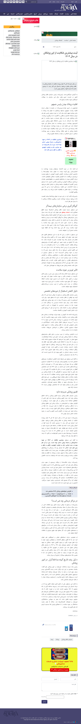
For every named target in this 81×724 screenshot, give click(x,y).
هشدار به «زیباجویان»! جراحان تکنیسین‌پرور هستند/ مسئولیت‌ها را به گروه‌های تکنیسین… (56, 495)
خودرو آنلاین (19, 14)
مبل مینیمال (16, 37)
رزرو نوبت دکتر (15, 54)
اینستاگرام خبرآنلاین (17, 1)
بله (8, 1)
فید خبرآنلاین (23, 1)
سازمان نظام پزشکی (67, 639)
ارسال (44, 702)
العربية (72, 1)
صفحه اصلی (74, 14)
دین (8, 14)
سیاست (67, 14)
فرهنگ (56, 14)
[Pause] (67, 145)
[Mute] (70, 145)
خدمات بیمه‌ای (66, 212)
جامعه (51, 14)
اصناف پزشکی (58, 40)
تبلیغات (54, 1)
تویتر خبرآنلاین (14, 1)
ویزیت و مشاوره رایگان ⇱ (59, 670)
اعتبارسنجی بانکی (15, 42)
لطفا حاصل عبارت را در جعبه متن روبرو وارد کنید (63, 694)
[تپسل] (43, 33)
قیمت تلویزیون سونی (14, 35)
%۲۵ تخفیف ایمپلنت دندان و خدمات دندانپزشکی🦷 (59, 662)
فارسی (76, 1)
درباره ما (58, 1)
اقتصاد (61, 14)
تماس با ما (62, 1)
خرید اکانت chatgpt (14, 48)
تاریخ (35, 14)
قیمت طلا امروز (15, 44)
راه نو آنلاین (11, 31)
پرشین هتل (9, 37)
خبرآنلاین (65, 8)
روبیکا (5, 1)
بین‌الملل (45, 14)
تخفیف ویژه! (70, 161)
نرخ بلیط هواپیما (15, 52)
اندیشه (12, 14)
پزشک (57, 639)
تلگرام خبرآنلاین (20, 1)
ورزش (40, 14)
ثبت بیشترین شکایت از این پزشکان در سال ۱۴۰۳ (60, 55)
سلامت (66, 40)
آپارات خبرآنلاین (11, 1)
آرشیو (50, 1)
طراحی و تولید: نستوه (69, 722)
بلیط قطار (7, 44)
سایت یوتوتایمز (16, 46)
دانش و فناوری (28, 14)
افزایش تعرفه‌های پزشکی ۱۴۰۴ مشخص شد (58, 491)
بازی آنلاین (17, 33)
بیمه (52, 639)
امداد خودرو (16, 50)
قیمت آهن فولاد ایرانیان (13, 39)
